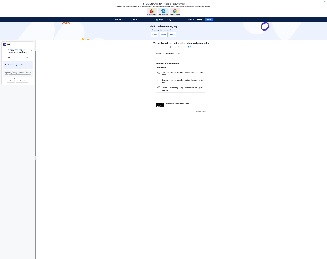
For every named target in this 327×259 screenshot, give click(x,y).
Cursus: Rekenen (13, 49)
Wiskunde (8, 72)
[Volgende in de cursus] (32, 51)
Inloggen (199, 19)
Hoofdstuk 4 (23, 49)
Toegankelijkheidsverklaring (22, 82)
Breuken (21, 72)
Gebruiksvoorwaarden (14, 80)
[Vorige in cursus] (4, 51)
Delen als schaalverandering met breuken (19, 58)
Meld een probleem (201, 111)
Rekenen (14, 72)
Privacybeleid (23, 80)
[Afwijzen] (324, 1)
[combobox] (164, 59)
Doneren (189, 19)
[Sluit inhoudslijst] (36, 158)
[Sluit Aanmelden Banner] (324, 25)
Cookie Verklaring (11, 82)
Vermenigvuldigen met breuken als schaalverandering (19, 65)
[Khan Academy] (163, 19)
